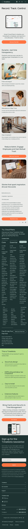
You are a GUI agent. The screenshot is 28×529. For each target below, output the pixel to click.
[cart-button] (22, 2)
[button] (17, 2)
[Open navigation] (25, 2)
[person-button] (19, 2)
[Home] (6, 2)
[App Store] (5, 501)
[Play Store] (6, 498)
